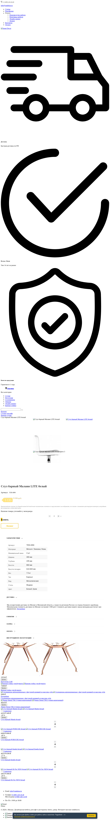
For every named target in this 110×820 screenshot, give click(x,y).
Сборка (9, 624)
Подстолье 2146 (6, 682)
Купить (4, 679)
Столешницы (10, 400)
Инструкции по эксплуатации (19, 638)
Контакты (8, 23)
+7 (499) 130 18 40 (8, 2)
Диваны (8, 402)
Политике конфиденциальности (24, 816)
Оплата (8, 25)
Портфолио (9, 11)
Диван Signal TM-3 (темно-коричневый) (15, 707)
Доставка (10, 597)
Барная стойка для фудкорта (11, 690)
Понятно (91, 815)
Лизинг (12, 21)
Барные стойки (10, 405)
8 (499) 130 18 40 (18, 795)
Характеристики (13, 538)
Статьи (7, 9)
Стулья (7, 396)
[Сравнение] (106, 420)
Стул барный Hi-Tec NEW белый (13, 780)
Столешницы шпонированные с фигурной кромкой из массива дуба (26, 698)
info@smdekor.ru (16, 791)
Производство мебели (17, 15)
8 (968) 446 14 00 (21, 797)
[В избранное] (103, 420)
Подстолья (9, 398)
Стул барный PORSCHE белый (12, 740)
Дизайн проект (14, 19)
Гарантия (10, 616)
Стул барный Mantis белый (11, 719)
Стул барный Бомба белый (10, 760)
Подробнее (21, 609)
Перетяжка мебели (16, 17)
